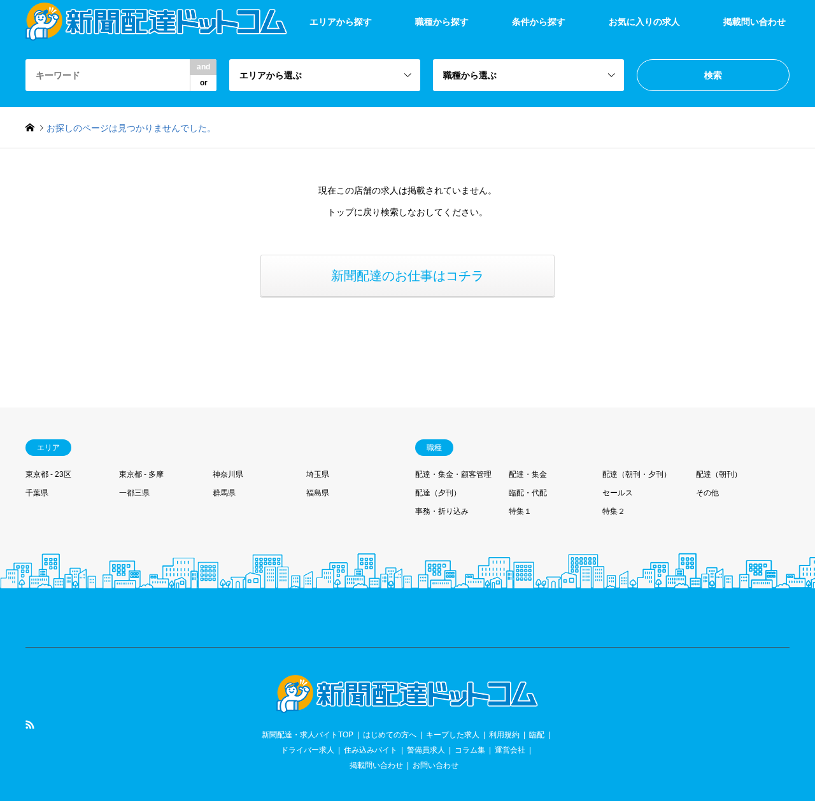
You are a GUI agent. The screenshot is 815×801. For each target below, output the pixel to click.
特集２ (613, 511)
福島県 (317, 492)
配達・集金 (528, 474)
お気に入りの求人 (644, 22)
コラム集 (470, 750)
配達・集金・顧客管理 (453, 474)
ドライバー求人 (307, 750)
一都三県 (134, 492)
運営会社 (510, 750)
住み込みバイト (370, 750)
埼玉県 (317, 474)
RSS (29, 724)
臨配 (536, 734)
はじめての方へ (389, 734)
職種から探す (442, 22)
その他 (707, 492)
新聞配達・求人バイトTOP (307, 734)
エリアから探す (340, 22)
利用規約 (504, 734)
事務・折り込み (442, 511)
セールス (617, 492)
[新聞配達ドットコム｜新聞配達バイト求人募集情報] (407, 705)
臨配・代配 (528, 492)
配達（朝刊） (719, 474)
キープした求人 (452, 734)
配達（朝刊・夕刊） (636, 474)
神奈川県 (228, 474)
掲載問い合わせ (754, 22)
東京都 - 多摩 (141, 474)
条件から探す (538, 22)
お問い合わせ (435, 765)
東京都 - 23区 (48, 474)
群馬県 (224, 492)
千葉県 (36, 492)
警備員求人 (426, 750)
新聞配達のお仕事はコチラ (407, 276)
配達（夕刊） (438, 492)
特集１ (520, 511)
